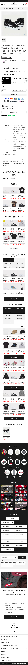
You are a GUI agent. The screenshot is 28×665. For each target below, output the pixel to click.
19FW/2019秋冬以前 (6, 549)
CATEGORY (7, 8)
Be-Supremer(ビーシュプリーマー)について (12, 636)
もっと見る (14, 299)
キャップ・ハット (3, 564)
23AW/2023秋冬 (5, 534)
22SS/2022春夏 (19, 538)
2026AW (2, 562)
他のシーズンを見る (20, 326)
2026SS (6, 562)
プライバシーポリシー (6, 660)
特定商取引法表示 (5, 657)
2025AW (10, 562)
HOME (4, 159)
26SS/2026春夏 (5, 522)
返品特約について (14, 112)
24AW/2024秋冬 (5, 530)
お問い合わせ (4, 654)
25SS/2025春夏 (19, 526)
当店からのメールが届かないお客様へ (10, 648)
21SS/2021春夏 (19, 541)
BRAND (20, 8)
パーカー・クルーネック (11, 564)
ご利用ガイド (4, 639)
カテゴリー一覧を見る (14, 248)
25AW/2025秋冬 (5, 526)
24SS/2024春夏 (19, 530)
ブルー (14, 154)
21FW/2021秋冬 (5, 541)
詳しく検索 (22, 557)
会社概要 (3, 651)
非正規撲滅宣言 (5, 642)
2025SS (14, 562)
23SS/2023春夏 (19, 534)
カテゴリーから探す (11, 159)
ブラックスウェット (9, 565)
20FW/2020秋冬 (5, 545)
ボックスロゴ (3, 565)
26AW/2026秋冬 (11, 518)
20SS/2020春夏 (19, 545)
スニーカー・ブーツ (21, 159)
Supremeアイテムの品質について (9, 645)
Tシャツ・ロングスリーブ (21, 562)
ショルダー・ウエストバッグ (20, 564)
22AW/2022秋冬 (5, 538)
